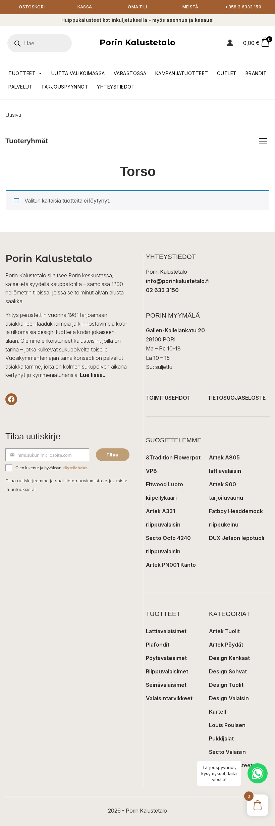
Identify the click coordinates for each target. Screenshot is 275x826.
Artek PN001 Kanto (171, 564)
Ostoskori (32, 6)
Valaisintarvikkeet (169, 698)
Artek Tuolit (224, 631)
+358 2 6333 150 (243, 6)
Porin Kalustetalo (137, 42)
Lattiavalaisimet (166, 631)
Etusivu (13, 115)
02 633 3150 (162, 290)
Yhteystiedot (116, 87)
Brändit (256, 73)
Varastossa (130, 73)
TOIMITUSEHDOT (168, 397)
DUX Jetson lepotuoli (236, 538)
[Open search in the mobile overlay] (48, 43)
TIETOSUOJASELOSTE (237, 397)
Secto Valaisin (227, 752)
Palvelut (20, 87)
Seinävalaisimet (166, 684)
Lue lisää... (93, 375)
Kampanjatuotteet (181, 73)
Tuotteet (22, 73)
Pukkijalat (221, 738)
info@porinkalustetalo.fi (178, 281)
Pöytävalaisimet (166, 658)
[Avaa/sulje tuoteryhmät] (263, 141)
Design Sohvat (228, 671)
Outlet (227, 73)
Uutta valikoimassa (78, 73)
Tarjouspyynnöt (64, 87)
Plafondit (157, 644)
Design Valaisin (229, 698)
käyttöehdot (74, 468)
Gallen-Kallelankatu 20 (175, 330)
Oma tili (137, 6)
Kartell (217, 711)
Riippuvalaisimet (167, 671)
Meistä (190, 6)
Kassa (84, 6)
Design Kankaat (229, 658)
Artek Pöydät (226, 644)
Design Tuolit (226, 684)
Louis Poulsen (227, 725)
